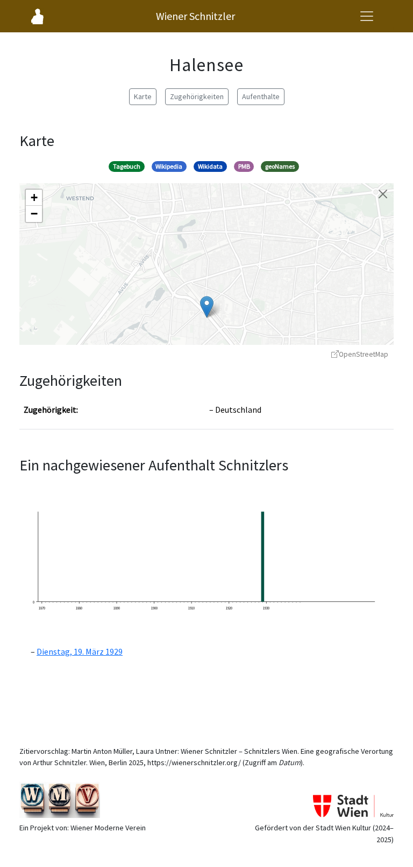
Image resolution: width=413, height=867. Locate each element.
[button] (206, 307)
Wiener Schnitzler (195, 16)
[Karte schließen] (382, 194)
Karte (143, 96)
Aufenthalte (261, 96)
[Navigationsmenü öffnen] (367, 16)
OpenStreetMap (363, 354)
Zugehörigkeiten (197, 96)
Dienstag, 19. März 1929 (80, 651)
